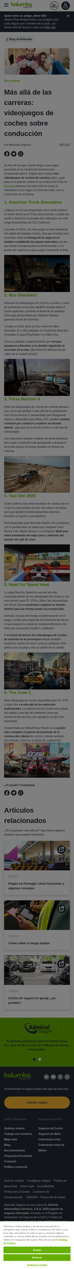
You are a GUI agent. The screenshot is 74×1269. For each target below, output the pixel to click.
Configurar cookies (37, 1265)
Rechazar (37, 1257)
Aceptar (37, 1250)
